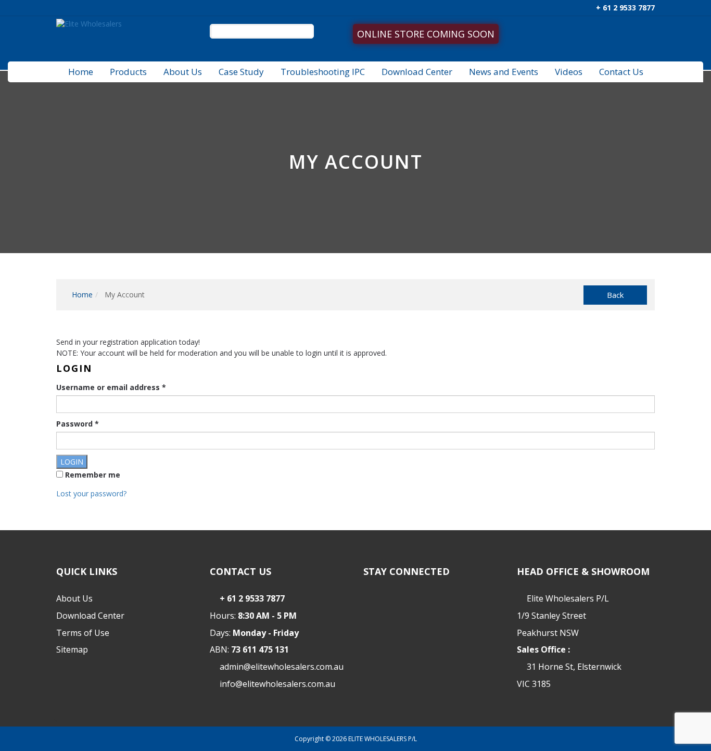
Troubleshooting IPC (323, 72)
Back (615, 295)
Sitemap (72, 649)
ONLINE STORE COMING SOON (425, 34)
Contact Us (621, 72)
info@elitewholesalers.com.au (277, 684)
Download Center (417, 72)
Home (80, 72)
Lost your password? (91, 493)
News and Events (503, 72)
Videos (568, 72)
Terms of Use (82, 633)
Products (128, 72)
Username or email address (111, 387)
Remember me (91, 475)
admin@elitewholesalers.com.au (282, 666)
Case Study (241, 72)
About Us (182, 72)
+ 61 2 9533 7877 (624, 7)
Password (77, 424)
